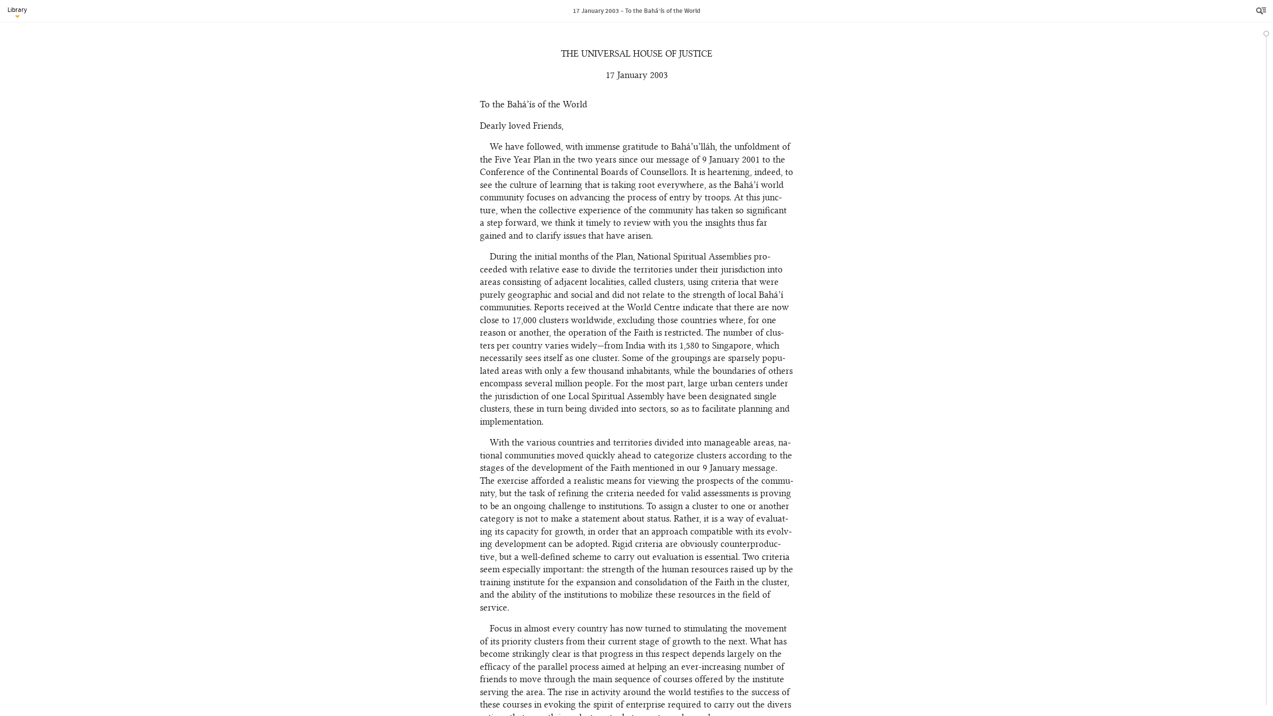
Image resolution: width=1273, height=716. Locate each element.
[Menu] (1262, 11)
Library (17, 9)
